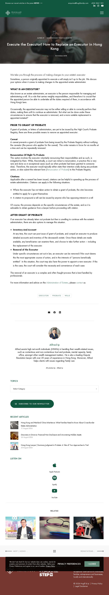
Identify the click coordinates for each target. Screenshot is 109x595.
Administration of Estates (57, 282)
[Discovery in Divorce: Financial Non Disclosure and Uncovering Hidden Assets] (14, 436)
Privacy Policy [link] (97, 583)
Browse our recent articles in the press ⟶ (23, 3)
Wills (67, 295)
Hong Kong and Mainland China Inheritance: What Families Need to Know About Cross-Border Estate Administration (57, 424)
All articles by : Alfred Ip (54, 368)
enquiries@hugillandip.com (78, 3)
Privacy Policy (50, 566)
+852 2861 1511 (97, 3)
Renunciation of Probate (57, 169)
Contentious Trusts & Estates (59, 38)
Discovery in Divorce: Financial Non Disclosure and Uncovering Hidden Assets (51, 434)
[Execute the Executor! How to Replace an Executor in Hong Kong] (49, 312)
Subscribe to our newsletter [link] (34, 404)
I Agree (92, 563)
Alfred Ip (40, 38)
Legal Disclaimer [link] (81, 586)
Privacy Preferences (69, 563)
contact (79, 282)
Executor (44, 295)
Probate (56, 295)
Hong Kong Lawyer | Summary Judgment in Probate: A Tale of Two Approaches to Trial (55, 445)
